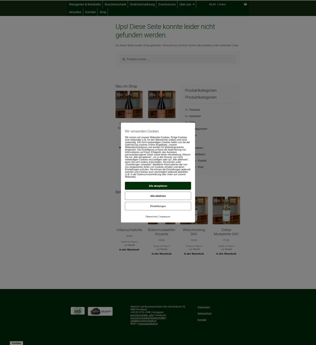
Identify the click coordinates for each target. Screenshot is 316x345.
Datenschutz (152, 216)
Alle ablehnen (158, 196)
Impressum (165, 216)
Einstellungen (158, 206)
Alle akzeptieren (158, 186)
